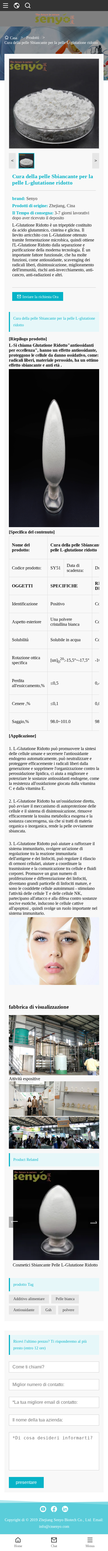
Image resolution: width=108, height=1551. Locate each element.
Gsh (48, 1310)
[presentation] (14, 1222)
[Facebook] (54, 1509)
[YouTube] (43, 1509)
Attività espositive (24, 1078)
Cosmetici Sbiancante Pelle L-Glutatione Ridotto (51, 1265)
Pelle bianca (65, 1299)
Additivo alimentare (29, 1299)
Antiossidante (23, 1310)
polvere (68, 1310)
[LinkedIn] (65, 1509)
